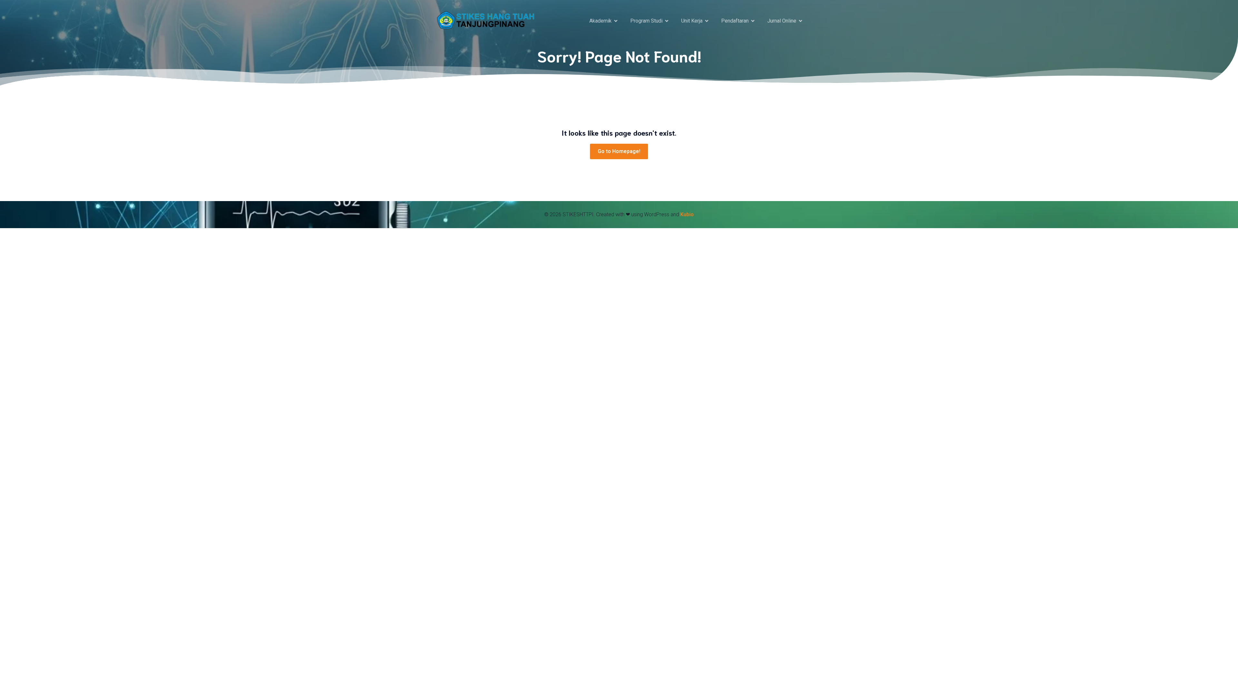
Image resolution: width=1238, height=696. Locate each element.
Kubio (687, 214)
